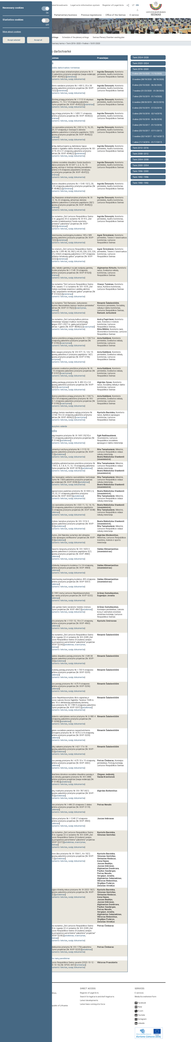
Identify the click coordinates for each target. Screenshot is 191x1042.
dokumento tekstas (58, 79)
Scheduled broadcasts (57, 5)
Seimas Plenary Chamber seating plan (108, 37)
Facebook (142, 1003)
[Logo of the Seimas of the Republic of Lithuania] (156, 8)
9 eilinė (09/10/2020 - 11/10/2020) (147, 73)
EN (137, 5)
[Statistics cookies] (45, 20)
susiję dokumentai (76, 79)
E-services (139, 993)
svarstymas (81, 308)
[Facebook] (136, 1003)
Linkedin (141, 1023)
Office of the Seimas (116, 15)
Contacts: (31, 988)
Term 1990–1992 (141, 183)
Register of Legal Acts (113, 5)
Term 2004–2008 (141, 159)
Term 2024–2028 (141, 57)
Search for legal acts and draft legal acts (97, 997)
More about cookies (12, 31)
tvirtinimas (80, 965)
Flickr (140, 1007)
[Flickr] (136, 1007)
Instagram (142, 1019)
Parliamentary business (65, 15)
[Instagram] (136, 1019)
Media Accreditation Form (145, 997)
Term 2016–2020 (73, 43)
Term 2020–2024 (141, 63)
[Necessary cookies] (45, 8)
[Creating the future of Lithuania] (149, 1038)
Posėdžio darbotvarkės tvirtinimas (64, 68)
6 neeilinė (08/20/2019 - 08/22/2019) (148, 102)
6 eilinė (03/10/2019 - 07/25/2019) (147, 108)
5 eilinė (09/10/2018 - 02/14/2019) (147, 113)
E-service (134, 15)
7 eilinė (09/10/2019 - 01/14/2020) (147, 96)
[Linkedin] (136, 1023)
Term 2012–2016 (141, 148)
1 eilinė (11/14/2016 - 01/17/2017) (147, 142)
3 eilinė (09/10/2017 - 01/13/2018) (147, 125)
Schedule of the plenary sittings (75, 37)
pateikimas (65, 440)
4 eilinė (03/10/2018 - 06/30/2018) (147, 119)
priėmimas (71, 76)
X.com (140, 1011)
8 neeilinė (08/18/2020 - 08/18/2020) (148, 79)
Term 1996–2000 (141, 171)
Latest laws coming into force (92, 1004)
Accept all (38, 40)
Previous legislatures (91, 15)
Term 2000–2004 (141, 165)
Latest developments (89, 1000)
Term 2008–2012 (141, 154)
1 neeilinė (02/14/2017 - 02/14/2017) (148, 136)
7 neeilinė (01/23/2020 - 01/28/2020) (148, 91)
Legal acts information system (85, 5)
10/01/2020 (95, 43)
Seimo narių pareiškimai (59, 958)
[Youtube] (136, 1015)
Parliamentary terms (55, 43)
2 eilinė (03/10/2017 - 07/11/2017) (147, 131)
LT (133, 5)
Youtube (141, 1015)
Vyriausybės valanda (58, 426)
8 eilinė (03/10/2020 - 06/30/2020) (147, 85)
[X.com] (136, 1011)
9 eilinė (85, 43)
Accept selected (14, 40)
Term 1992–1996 (141, 177)
